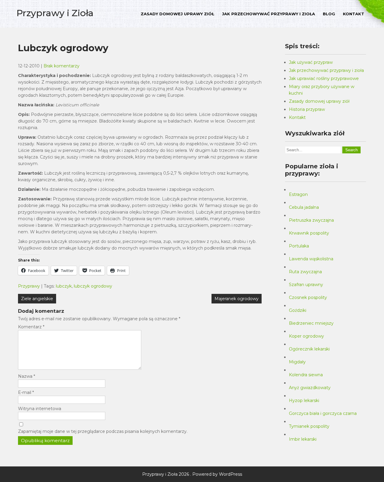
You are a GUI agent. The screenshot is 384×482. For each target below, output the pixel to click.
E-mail (26, 392)
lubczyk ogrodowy (93, 286)
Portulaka (299, 246)
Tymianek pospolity (309, 426)
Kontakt (353, 13)
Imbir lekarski (302, 439)
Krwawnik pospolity (309, 233)
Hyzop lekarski (304, 400)
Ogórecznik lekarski (309, 349)
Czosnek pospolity (308, 297)
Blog (329, 13)
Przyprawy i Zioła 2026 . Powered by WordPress (192, 474)
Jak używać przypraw (311, 62)
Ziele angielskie (37, 298)
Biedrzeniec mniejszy (311, 323)
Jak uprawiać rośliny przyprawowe (324, 78)
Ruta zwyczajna (305, 271)
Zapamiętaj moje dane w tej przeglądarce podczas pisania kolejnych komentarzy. (103, 431)
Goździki (297, 310)
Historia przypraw (307, 109)
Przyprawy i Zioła (55, 13)
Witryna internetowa (39, 408)
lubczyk (64, 286)
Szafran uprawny (306, 284)
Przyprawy (29, 286)
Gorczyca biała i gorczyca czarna (323, 413)
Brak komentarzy (62, 66)
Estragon (298, 194)
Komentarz (31, 327)
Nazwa (26, 376)
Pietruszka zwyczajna (311, 220)
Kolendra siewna (306, 374)
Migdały (297, 362)
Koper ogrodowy (306, 336)
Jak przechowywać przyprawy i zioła (268, 13)
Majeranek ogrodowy (236, 298)
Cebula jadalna (304, 207)
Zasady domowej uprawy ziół (177, 13)
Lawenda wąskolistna (311, 259)
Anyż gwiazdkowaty (310, 387)
